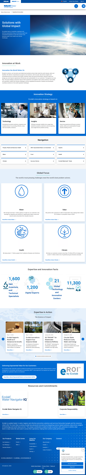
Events (17, 442)
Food (32, 154)
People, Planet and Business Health (12, 147)
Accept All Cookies (72, 463)
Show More (10, 350)
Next (83, 339)
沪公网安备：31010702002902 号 (22, 458)
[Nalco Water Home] (8, 6)
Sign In (82, 1)
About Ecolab (46, 442)
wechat (58, 443)
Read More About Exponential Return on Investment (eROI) (19, 377)
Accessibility (32, 443)
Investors (45, 447)
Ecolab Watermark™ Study (65, 161)
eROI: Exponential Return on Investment (41, 147)
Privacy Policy (45, 466)
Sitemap (31, 451)
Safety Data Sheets (73, 1)
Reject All (72, 466)
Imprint (31, 449)
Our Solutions (6, 442)
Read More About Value (51, 219)
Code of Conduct (47, 450)
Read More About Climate (51, 260)
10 (47, 356)
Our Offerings (6, 444)
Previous (3, 339)
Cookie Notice (64, 460)
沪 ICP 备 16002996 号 (6, 458)
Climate (5, 161)
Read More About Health (8, 260)
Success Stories (35, 161)
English (65, 1)
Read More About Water (8, 219)
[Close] (83, 449)
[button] (76, 6)
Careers (44, 444)
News (17, 444)
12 (50, 356)
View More (5, 414)
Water (4, 154)
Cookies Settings (72, 470)
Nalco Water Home (5, 12)
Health (60, 154)
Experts (60, 147)
